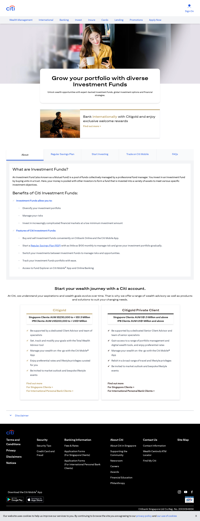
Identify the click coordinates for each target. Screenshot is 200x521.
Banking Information (77, 439)
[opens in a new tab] (10, 8)
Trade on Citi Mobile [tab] (137, 154)
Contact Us (150, 439)
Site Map (183, 439)
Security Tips (44, 445)
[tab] (21, 20)
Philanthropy (117, 483)
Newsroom (116, 460)
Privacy (11, 450)
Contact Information (154, 445)
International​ (46, 19)
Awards (114, 471)
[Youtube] (186, 492)
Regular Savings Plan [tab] (62, 154)
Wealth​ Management (20, 19)
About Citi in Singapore (123, 445)
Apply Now (155, 19)
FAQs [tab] (175, 154)
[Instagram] (179, 492)
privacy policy (144, 515)
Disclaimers (14, 456)
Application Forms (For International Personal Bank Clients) (82, 464)
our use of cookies (167, 515)
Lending (119, 19)
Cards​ (104, 19)
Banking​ (64, 19)
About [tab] (25, 154)
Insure (91, 19)
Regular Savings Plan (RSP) (46, 245)
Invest (78, 19)
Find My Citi (149, 460)
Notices (11, 462)
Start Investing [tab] (100, 154)
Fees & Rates (71, 445)
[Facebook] (192, 492)
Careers (114, 466)
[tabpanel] (100, 220)
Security (42, 439)
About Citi (116, 439)
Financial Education (121, 477)
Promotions (136, 19)
